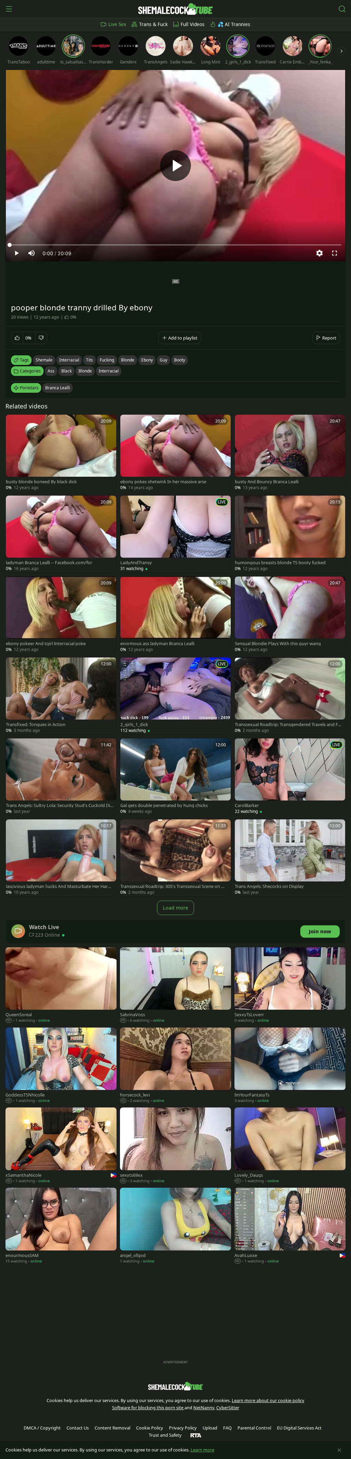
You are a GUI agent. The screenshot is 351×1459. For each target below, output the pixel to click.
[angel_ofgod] (175, 1226)
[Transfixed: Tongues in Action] (61, 695)
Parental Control (254, 1428)
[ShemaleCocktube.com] (175, 9)
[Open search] (342, 9)
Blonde (85, 371)
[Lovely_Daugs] (290, 1145)
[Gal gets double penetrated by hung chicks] (175, 776)
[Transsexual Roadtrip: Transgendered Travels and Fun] (290, 695)
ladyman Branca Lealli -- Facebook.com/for (49, 562)
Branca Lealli (57, 388)
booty (179, 360)
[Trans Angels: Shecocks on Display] (290, 857)
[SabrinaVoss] (175, 985)
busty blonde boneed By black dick (41, 481)
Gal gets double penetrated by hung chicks (164, 805)
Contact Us (77, 1428)
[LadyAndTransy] (175, 534)
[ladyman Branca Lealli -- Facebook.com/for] (61, 534)
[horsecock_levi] (175, 1066)
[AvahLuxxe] (290, 1226)
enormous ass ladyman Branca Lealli (157, 643)
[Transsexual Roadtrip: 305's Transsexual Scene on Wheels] (175, 857)
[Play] (175, 165)
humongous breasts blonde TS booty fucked (280, 562)
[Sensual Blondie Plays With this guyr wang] (290, 615)
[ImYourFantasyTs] (290, 1066)
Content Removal (112, 1428)
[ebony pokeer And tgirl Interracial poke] (61, 615)
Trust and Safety (165, 1435)
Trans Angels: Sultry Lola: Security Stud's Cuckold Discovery (59, 805)
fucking (107, 360)
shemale (44, 360)
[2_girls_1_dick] (175, 695)
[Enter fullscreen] (334, 253)
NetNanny (203, 1407)
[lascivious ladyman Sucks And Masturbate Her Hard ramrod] (61, 857)
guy (163, 360)
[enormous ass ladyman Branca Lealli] (175, 615)
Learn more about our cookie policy (268, 1400)
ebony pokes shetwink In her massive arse (163, 481)
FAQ (227, 1428)
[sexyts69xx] (175, 1145)
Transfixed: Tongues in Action (35, 724)
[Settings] (319, 253)
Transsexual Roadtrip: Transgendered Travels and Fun (288, 724)
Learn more (202, 1450)
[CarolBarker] (290, 776)
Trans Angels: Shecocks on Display (269, 886)
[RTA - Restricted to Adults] (196, 1435)
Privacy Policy (183, 1428)
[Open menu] (9, 9)
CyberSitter (227, 1407)
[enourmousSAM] (61, 1226)
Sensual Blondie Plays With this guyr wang (278, 643)
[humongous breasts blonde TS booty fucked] (290, 534)
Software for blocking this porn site (148, 1407)
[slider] (175, 245)
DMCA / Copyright (42, 1428)
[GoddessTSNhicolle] (61, 1066)
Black (66, 371)
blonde (127, 360)
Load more (175, 907)
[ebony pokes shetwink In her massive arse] (175, 453)
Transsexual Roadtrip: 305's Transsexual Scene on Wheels (174, 886)
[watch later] (14, 422)
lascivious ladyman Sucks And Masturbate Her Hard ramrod (59, 886)
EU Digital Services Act (299, 1428)
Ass (51, 371)
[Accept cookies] (339, 1450)
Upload (210, 1428)
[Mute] (31, 253)
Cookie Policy (149, 1428)
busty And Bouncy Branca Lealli (267, 481)
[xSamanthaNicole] (61, 1145)
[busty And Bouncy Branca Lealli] (290, 453)
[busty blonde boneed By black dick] (61, 453)
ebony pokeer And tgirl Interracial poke (46, 643)
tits (89, 360)
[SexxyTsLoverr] (290, 985)
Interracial (109, 371)
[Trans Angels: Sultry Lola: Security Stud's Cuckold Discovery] (61, 776)
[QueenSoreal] (61, 985)
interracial (69, 360)
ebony (147, 360)
